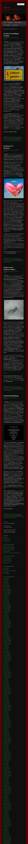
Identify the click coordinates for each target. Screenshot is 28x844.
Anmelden (6, 537)
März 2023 (6, 634)
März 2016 (6, 750)
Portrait (5, 262)
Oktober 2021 (6, 658)
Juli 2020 (5, 679)
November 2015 (7, 756)
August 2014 (6, 777)
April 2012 (6, 815)
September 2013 (7, 792)
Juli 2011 (5, 828)
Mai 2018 (5, 714)
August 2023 (6, 628)
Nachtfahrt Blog (7, 551)
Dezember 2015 (7, 754)
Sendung (12, 138)
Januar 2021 (6, 670)
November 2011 (7, 822)
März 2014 (6, 783)
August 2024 (6, 611)
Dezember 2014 (7, 771)
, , (19, 490)
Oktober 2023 (6, 625)
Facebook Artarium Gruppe (9, 550)
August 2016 (6, 743)
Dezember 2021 (7, 655)
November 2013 (7, 789)
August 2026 (6, 578)
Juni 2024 (5, 614)
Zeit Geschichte (19, 140)
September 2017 (7, 725)
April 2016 (6, 749)
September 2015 (7, 759)
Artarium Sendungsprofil (9, 546)
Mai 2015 (5, 764)
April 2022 (6, 650)
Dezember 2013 (7, 788)
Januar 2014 (6, 786)
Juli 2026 (5, 579)
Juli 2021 (5, 662)
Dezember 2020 (7, 672)
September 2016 (7, 742)
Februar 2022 (6, 652)
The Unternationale (7, 559)
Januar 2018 (6, 720)
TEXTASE (14, 140)
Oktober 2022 (6, 641)
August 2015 (6, 760)
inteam (15, 260)
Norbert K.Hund (15, 25)
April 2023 (6, 633)
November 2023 (7, 623)
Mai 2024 (5, 615)
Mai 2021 (5, 665)
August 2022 (6, 644)
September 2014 (7, 775)
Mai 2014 (5, 781)
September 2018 (7, 709)
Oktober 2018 (6, 708)
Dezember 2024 (7, 605)
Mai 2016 (5, 748)
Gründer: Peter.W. (18, 22)
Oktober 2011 (6, 823)
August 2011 (6, 826)
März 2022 (6, 651)
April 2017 (6, 732)
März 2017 (6, 734)
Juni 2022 (5, 647)
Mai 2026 (5, 582)
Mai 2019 (5, 698)
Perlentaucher (6, 140)
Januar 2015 (6, 770)
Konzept (11, 137)
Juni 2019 (5, 697)
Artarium (7, 7)
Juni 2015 (5, 763)
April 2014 (6, 782)
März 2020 (6, 684)
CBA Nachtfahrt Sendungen (9, 548)
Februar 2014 (6, 785)
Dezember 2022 (7, 639)
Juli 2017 (5, 728)
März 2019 (6, 701)
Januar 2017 (6, 736)
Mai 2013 (5, 797)
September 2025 (7, 593)
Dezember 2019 (7, 688)
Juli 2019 (5, 695)
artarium (5, 39)
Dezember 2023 (7, 622)
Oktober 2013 (6, 790)
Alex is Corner (6, 563)
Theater (5, 390)
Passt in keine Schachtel (8, 570)
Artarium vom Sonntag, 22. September (16, 154)
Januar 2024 (6, 621)
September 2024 (7, 610)
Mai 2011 (5, 830)
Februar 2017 (6, 735)
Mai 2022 (5, 648)
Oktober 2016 (6, 741)
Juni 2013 (5, 796)
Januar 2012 (6, 819)
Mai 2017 (5, 731)
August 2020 (6, 677)
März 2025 (6, 601)
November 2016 (7, 739)
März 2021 (6, 668)
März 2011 (6, 833)
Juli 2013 (5, 794)
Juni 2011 (5, 829)
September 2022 (7, 643)
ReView (10, 140)
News (15, 137)
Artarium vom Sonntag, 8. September (16, 401)
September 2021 (7, 659)
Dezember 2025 (7, 589)
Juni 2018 (5, 713)
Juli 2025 (5, 596)
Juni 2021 (5, 663)
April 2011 (6, 832)
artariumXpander (7, 139)
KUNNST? (17, 139)
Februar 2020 (6, 685)
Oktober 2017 (6, 724)
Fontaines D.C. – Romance (9, 147)
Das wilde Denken (7, 557)
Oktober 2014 (6, 774)
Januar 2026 (6, 588)
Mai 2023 (5, 632)
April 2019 (6, 699)
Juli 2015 (5, 761)
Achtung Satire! (6, 516)
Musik (22, 260)
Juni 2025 (5, 597)
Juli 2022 (5, 645)
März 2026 (6, 585)
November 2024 (7, 607)
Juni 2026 (5, 581)
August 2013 (6, 793)
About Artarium (10, 22)
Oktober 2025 (6, 592)
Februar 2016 (6, 752)
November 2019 (7, 690)
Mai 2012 (5, 814)
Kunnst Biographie (7, 25)
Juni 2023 (5, 630)
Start (5, 22)
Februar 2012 (6, 818)
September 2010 (7, 841)
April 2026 (6, 583)
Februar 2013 (6, 801)
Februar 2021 (6, 669)
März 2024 (6, 618)
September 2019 (7, 692)
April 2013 (6, 799)
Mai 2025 (5, 599)
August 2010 (6, 843)
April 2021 (6, 666)
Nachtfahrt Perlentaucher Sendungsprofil (12, 552)
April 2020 (6, 683)
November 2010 (7, 839)
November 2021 (7, 657)
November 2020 (7, 673)
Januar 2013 (6, 803)
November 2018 (7, 706)
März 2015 (6, 767)
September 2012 (7, 808)
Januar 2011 (6, 836)
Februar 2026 (6, 586)
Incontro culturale (7, 561)
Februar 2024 (6, 619)
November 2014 (7, 772)
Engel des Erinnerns (8, 560)
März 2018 (6, 717)
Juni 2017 (5, 730)
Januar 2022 (6, 654)
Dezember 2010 (7, 837)
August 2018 (6, 710)
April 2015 (6, 765)
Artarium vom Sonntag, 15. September (16, 275)
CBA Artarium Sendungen (9, 547)
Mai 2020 (5, 681)
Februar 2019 (6, 702)
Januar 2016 (6, 753)
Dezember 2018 (7, 705)
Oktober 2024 (6, 608)
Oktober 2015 (6, 757)
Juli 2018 (5, 712)
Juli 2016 (5, 745)
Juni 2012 (5, 812)
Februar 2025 (6, 603)
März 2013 (6, 800)
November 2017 (7, 723)
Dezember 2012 (7, 804)
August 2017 (6, 727)
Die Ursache (12, 139)
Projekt (9, 138)
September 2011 (7, 825)
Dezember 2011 (7, 821)
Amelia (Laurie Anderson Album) (9, 268)
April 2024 (6, 616)
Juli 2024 (5, 612)
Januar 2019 (6, 703)
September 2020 (7, 676)
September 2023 (7, 626)
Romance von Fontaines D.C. (12, 176)
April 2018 (6, 716)
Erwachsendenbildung (11, 396)
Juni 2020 (5, 680)
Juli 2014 (5, 778)
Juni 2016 (5, 746)
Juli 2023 (5, 629)
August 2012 (6, 810)
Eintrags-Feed (6, 538)
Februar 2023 (6, 636)
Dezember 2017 (7, 721)
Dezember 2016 (7, 738)
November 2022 (7, 640)
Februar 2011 (6, 834)
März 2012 (6, 817)
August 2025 (6, 594)
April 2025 (6, 600)
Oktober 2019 (6, 691)
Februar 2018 (6, 719)
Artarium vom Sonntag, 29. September (16, 41)
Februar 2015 (6, 768)
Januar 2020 (6, 687)
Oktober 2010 (6, 840)
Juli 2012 (5, 811)
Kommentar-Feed (7, 539)
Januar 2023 (6, 637)
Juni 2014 (5, 779)
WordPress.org (7, 541)
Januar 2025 (6, 604)
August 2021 (6, 661)
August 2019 (6, 694)
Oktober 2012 (6, 807)
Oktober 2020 (6, 674)
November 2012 (7, 806)
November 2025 (7, 590)
